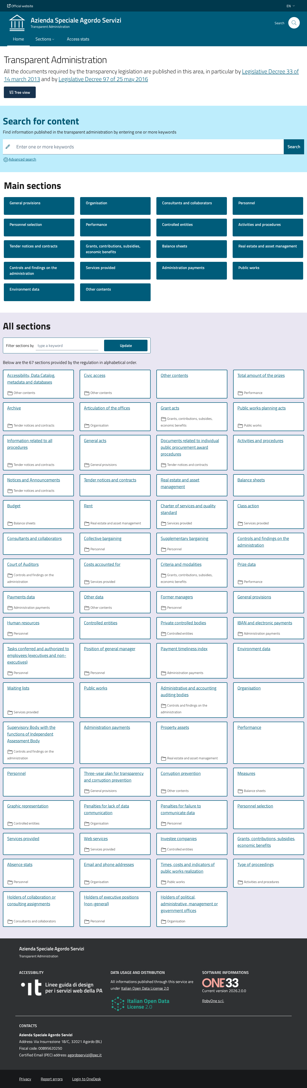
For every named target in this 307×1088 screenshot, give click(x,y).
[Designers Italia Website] (62, 987)
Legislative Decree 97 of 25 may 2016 (103, 79)
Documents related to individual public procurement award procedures (190, 447)
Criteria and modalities (181, 564)
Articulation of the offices (107, 408)
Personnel (246, 203)
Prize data (246, 564)
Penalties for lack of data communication (106, 809)
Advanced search (22, 159)
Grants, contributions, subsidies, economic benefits (113, 249)
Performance (96, 224)
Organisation (96, 203)
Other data (93, 597)
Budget (13, 506)
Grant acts (170, 408)
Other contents (98, 289)
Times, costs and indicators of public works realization (188, 867)
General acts (95, 440)
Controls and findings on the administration (33, 270)
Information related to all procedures (29, 443)
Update (126, 345)
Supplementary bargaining (184, 538)
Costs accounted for (102, 564)
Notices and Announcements (33, 480)
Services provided (100, 267)
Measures (246, 773)
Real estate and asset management (267, 246)
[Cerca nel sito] (294, 23)
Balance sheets (174, 246)
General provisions (25, 203)
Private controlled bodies (183, 623)
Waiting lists (18, 688)
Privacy (25, 1079)
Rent (88, 506)
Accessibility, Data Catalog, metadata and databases (31, 378)
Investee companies (179, 838)
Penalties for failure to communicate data (181, 809)
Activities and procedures (259, 224)
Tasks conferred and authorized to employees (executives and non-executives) (38, 655)
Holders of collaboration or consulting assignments (31, 900)
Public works (249, 267)
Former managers (177, 597)
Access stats (78, 39)
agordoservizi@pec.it (85, 1055)
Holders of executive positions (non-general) (111, 900)
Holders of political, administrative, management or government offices (189, 904)
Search (294, 146)
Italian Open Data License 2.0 (145, 988)
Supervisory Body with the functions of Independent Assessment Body (31, 734)
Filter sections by (20, 345)
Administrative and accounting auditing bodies (188, 691)
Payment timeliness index (184, 648)
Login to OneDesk (86, 1079)
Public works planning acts (261, 408)
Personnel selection (26, 224)
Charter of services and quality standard (188, 509)
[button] (291, 5)
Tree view (21, 92)
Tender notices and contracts (34, 246)
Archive (14, 408)
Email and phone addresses (109, 864)
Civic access (94, 375)
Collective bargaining (102, 538)
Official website (22, 5)
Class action (248, 506)
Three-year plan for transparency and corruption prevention (114, 776)
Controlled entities (177, 224)
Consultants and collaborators (187, 203)
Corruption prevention (181, 773)
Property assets (175, 727)
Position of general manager (109, 648)
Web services (96, 838)
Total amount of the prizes (261, 375)
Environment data (24, 289)
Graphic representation (27, 806)
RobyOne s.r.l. (213, 1001)
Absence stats (19, 864)
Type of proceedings (255, 864)
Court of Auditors (23, 564)
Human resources (23, 623)
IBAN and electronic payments (264, 623)
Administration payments (183, 267)
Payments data (21, 597)
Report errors (52, 1079)
